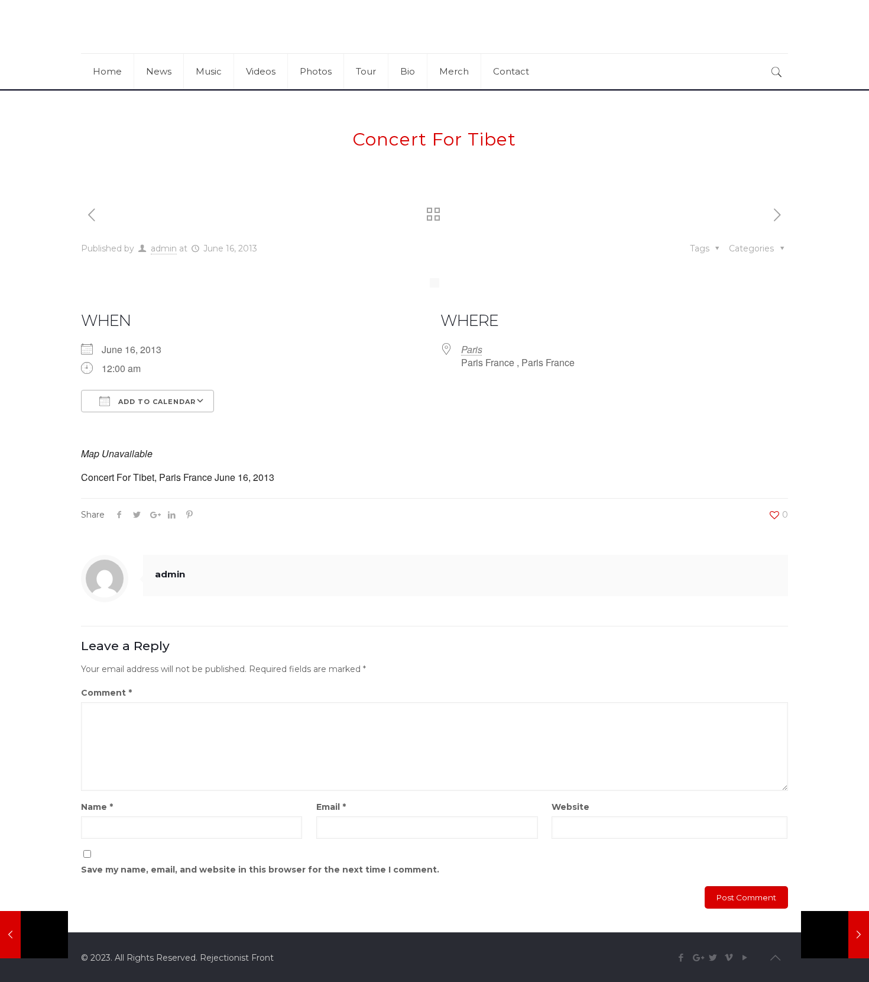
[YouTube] (745, 957)
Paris (471, 349)
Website (570, 807)
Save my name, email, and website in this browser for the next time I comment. (260, 869)
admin (164, 248)
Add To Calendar (156, 402)
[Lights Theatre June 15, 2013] (34, 934)
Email (331, 807)
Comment (106, 692)
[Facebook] (681, 957)
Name (97, 807)
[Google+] (697, 957)
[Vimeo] (729, 957)
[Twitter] (713, 957)
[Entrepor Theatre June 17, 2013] (835, 934)
